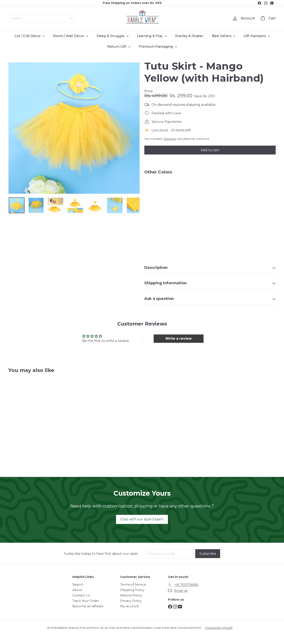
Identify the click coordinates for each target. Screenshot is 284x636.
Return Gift (117, 47)
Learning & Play (150, 36)
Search (77, 584)
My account (129, 606)
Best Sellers (222, 36)
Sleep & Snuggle (110, 36)
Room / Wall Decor (69, 36)
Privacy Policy (131, 601)
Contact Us (81, 595)
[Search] (71, 18)
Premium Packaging (156, 47)
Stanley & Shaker (189, 36)
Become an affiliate (87, 606)
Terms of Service (133, 584)
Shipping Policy (132, 590)
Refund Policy (131, 595)
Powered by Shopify (219, 627)
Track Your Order (85, 601)
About (77, 590)
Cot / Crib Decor (28, 36)
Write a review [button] (178, 338)
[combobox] (41, 18)
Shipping (169, 138)
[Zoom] (74, 128)
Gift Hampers (255, 36)
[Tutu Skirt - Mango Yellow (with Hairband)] (210, 192)
